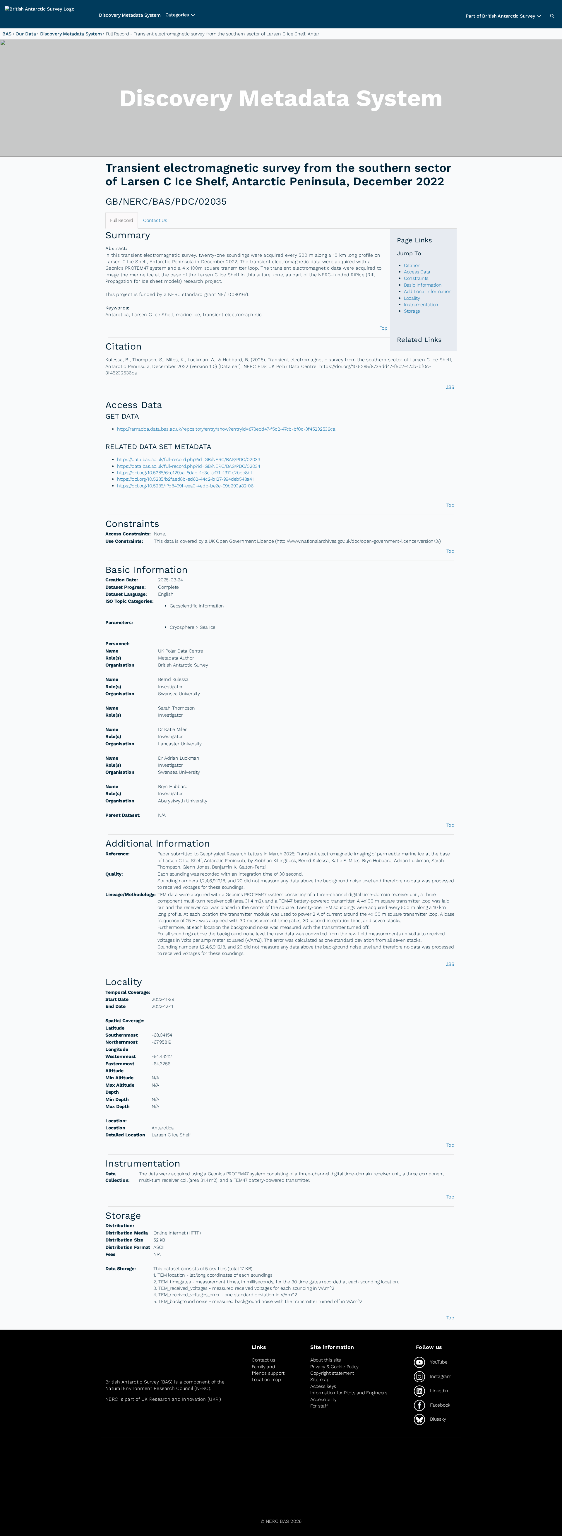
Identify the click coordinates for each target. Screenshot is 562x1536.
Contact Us (155, 220)
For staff (319, 1406)
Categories (177, 15)
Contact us (263, 1360)
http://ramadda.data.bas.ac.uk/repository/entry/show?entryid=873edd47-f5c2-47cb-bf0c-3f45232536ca (226, 429)
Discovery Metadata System (130, 15)
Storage (412, 311)
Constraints (416, 278)
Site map (320, 1380)
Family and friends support (268, 1370)
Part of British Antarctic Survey (500, 16)
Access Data (417, 272)
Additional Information (427, 291)
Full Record (121, 220)
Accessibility (323, 1399)
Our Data (25, 34)
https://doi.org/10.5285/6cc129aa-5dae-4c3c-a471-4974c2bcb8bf (184, 472)
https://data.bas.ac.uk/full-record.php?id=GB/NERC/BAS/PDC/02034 (188, 466)
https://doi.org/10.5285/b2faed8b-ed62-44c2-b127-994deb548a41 (185, 479)
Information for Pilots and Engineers (348, 1392)
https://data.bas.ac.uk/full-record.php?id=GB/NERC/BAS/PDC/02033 (188, 459)
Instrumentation (421, 304)
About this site (325, 1360)
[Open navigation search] (552, 16)
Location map (266, 1380)
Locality (412, 298)
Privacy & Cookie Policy (334, 1366)
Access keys (323, 1386)
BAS (6, 34)
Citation (412, 265)
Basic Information (423, 285)
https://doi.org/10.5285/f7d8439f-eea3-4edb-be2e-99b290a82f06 (185, 486)
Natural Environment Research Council (149, 1388)
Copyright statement (332, 1373)
